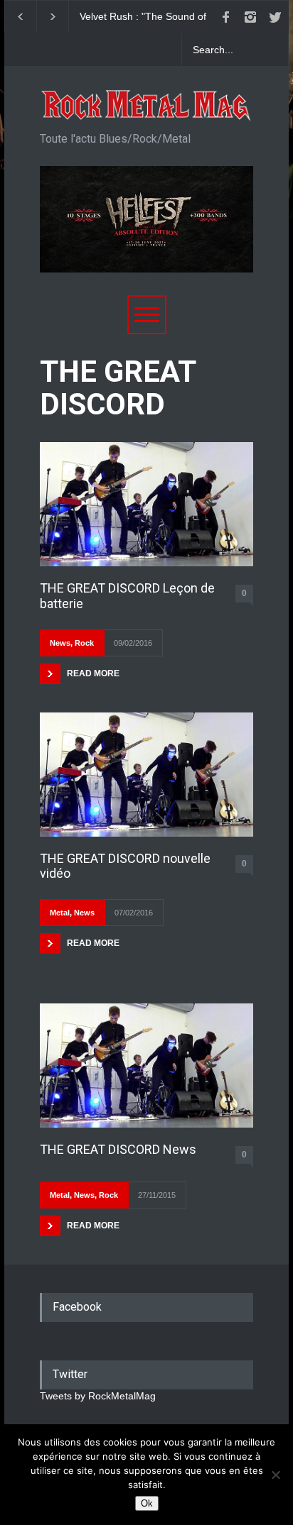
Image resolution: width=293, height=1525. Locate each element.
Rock (84, 643)
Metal (60, 912)
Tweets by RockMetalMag (98, 1396)
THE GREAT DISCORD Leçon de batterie (127, 595)
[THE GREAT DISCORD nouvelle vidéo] (146, 774)
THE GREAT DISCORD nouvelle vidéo (125, 866)
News (60, 643)
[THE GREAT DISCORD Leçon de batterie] (146, 504)
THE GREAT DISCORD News (118, 1149)
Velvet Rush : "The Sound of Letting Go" (143, 17)
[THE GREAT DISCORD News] (146, 1065)
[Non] (275, 1475)
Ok (147, 1503)
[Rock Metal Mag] (146, 105)
